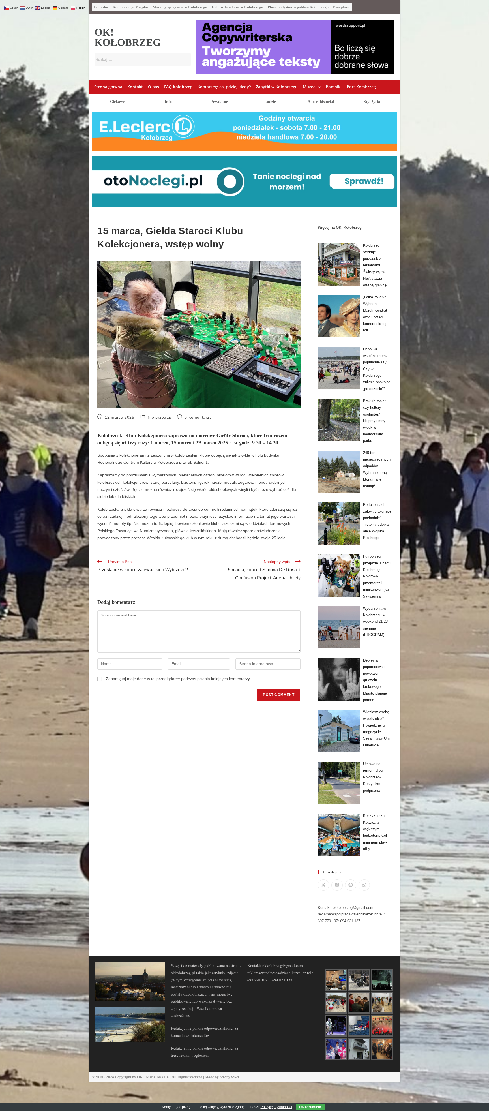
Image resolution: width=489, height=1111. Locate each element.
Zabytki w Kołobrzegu (277, 86)
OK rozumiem (310, 1107)
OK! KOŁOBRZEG (128, 37)
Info (168, 102)
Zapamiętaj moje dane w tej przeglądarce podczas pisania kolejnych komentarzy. (178, 679)
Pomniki (334, 86)
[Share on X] (323, 885)
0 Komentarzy (198, 417)
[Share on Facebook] (337, 885)
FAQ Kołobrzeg (178, 86)
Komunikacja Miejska (130, 7)
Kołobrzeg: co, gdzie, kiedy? (224, 86)
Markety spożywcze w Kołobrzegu (180, 7)
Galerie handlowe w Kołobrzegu (237, 7)
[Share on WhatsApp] (364, 885)
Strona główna (108, 86)
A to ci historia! (321, 102)
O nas (153, 86)
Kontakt (135, 86)
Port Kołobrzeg (361, 86)
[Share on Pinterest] (350, 885)
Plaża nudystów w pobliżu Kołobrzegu (298, 7)
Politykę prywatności (276, 1107)
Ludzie (270, 102)
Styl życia (372, 102)
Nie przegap (159, 417)
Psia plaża (341, 7)
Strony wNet (229, 1077)
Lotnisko (101, 7)
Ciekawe (117, 102)
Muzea (309, 86)
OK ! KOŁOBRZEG (153, 1077)
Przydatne (219, 102)
